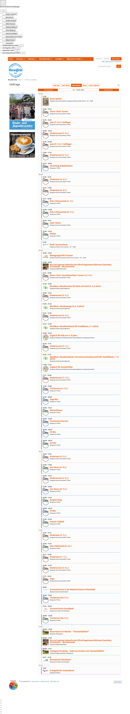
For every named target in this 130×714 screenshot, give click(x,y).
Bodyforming (56, 500)
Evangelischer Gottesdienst (62, 670)
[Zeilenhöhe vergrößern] (18, 50)
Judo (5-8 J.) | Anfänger (60, 122)
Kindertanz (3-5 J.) (58, 456)
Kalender (31, 59)
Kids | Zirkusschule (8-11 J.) (62, 212)
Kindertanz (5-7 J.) (58, 557)
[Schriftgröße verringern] (16, 48)
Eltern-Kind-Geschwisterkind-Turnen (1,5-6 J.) (71, 275)
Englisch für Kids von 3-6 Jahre (63, 335)
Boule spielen (56, 99)
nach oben (117, 682)
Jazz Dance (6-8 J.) (58, 467)
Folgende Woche (108, 90)
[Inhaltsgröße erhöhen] (22, 45)
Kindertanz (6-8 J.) (58, 190)
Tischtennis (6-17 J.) (59, 388)
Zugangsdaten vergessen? (113, 61)
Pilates (53, 234)
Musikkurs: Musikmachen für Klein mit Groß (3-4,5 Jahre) (75, 286)
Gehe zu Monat (94, 85)
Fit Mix (53, 432)
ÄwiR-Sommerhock (58, 244)
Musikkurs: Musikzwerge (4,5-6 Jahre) (67, 306)
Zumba (53, 443)
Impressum (35, 681)
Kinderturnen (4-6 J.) (59, 315)
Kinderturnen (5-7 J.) (59, 346)
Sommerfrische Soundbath (62, 608)
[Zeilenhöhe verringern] (15, 50)
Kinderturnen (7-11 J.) (59, 378)
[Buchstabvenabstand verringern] (21, 53)
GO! (118, 66)
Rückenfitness (56, 410)
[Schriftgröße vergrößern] (19, 48)
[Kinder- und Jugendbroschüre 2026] (22, 111)
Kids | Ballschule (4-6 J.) (60, 546)
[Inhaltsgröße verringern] (20, 45)
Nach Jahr (56, 85)
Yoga (52, 579)
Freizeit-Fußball (57, 522)
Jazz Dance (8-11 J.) (58, 489)
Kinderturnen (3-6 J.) (59, 133)
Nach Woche (76, 85)
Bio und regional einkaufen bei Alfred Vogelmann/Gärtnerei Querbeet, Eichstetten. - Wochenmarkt (81, 641)
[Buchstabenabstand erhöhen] (24, 53)
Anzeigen (58, 59)
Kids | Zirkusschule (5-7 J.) (61, 201)
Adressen (19, 59)
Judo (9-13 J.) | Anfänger (61, 144)
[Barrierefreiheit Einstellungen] (3, 3)
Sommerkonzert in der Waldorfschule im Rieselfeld (72, 589)
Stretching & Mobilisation (61, 166)
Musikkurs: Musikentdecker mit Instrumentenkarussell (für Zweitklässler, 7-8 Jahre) (84, 358)
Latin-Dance (55, 223)
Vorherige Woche (48, 90)
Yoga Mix (54, 399)
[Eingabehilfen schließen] (5, 11)
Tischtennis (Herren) (59, 421)
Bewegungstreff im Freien (61, 255)
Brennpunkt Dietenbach (60, 659)
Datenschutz (45, 681)
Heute (85, 85)
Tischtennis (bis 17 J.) (59, 598)
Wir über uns (55, 681)
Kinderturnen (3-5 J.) (59, 155)
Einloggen (117, 59)
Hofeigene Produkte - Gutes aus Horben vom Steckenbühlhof (77, 651)
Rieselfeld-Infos (45, 59)
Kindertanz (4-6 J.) (58, 179)
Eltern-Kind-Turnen (59, 111)
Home (11, 59)
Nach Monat (66, 85)
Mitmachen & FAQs (74, 59)
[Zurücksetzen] (1, 10)
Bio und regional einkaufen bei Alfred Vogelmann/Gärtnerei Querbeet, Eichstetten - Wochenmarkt (81, 266)
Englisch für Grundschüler (61, 367)
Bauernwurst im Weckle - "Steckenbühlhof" (69, 631)
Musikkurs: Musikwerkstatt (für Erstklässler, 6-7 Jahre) (74, 326)
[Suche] (119, 85)
